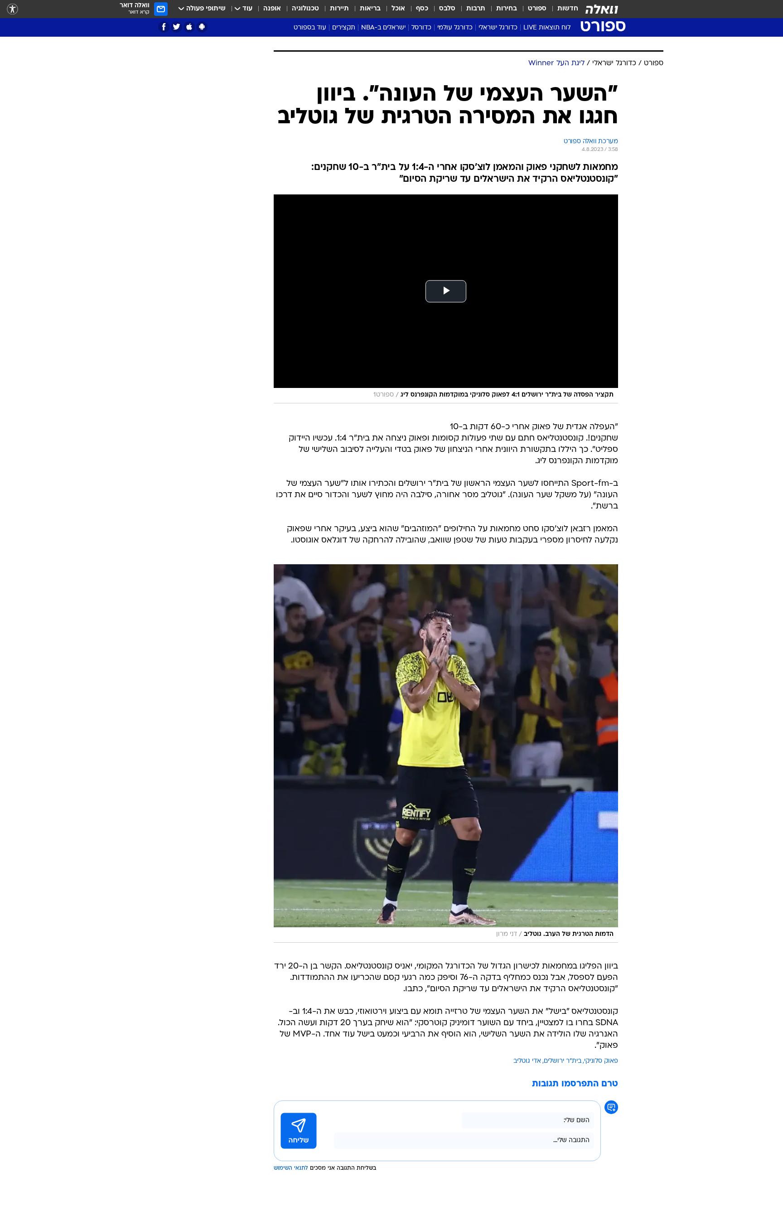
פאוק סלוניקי (601, 1061)
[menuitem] (562, 9)
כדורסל (421, 28)
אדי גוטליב (527, 1061)
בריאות (370, 8)
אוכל (398, 8)
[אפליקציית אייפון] (189, 27)
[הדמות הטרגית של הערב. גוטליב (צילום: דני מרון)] (446, 753)
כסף (422, 8)
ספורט (537, 8)
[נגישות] (12, 9)
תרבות (475, 8)
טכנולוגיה (305, 8)
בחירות (506, 8)
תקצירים (343, 28)
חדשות (567, 8)
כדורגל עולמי (455, 28)
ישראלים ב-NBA (383, 28)
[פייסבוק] (163, 27)
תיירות (339, 8)
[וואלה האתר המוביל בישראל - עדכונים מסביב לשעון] (601, 9)
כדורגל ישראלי (497, 28)
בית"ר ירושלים (562, 1061)
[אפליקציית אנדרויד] (202, 27)
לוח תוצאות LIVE (546, 28)
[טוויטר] (176, 27)
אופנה (272, 8)
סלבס (447, 8)
